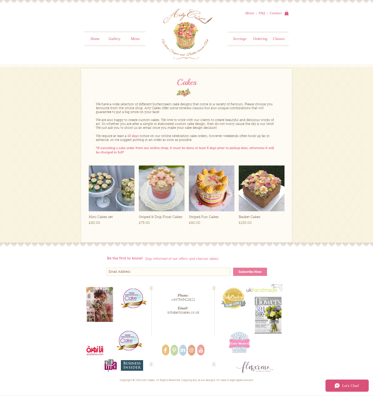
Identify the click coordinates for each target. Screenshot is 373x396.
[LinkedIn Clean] (182, 349)
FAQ (262, 13)
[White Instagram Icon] (191, 350)
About (249, 13)
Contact (276, 13)
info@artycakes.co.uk (183, 312)
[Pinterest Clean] (174, 350)
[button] (286, 12)
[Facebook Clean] (165, 350)
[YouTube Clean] (200, 350)
